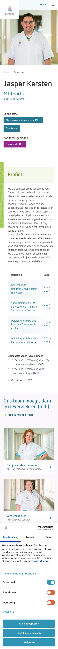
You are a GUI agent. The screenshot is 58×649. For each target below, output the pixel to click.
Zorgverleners (20, 72)
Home (6, 72)
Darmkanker (12, 128)
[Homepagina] (9, 9)
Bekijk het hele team (21, 414)
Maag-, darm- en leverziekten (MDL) (23, 120)
